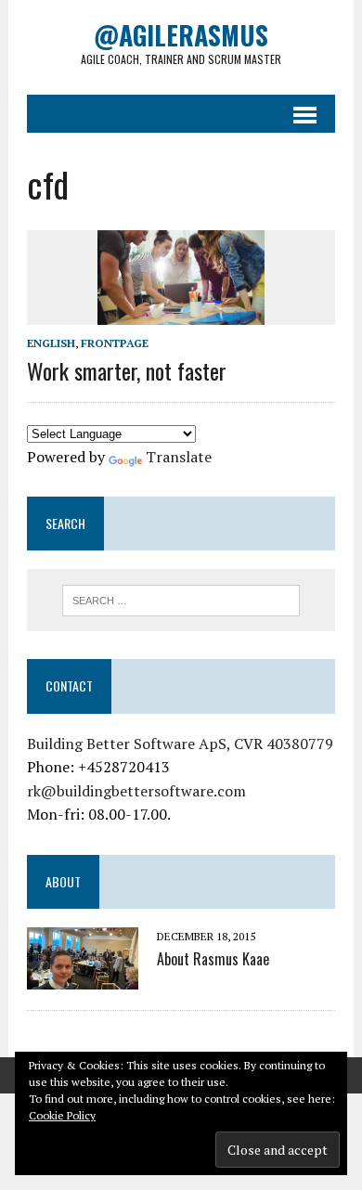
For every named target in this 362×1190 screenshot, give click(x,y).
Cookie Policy (62, 1115)
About (63, 881)
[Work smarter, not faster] (181, 312)
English (51, 343)
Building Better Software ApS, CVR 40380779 (180, 743)
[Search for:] (181, 599)
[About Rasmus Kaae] (82, 977)
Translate (179, 456)
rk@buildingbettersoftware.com (136, 791)
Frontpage (115, 343)
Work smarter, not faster (126, 370)
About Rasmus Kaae (213, 959)
